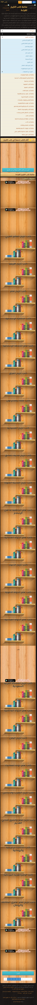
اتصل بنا (30, 993)
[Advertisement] (18, 154)
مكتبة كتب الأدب (29, 122)
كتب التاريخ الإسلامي (27, 40)
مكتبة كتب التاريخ (29, 37)
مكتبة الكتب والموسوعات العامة (26, 109)
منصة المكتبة (24, 992)
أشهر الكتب (31, 31)
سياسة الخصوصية (16, 992)
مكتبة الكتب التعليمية (28, 84)
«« (30, 979)
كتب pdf (25, 993)
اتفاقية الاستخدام (7, 992)
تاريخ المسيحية (29, 59)
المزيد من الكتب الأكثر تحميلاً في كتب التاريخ (18, 170)
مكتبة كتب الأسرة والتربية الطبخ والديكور (24, 106)
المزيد (18, 973)
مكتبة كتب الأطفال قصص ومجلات (25, 113)
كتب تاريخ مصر (29, 53)
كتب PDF (4, 2)
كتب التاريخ (30, 62)
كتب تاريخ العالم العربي (27, 43)
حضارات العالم (29, 56)
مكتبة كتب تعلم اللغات (28, 91)
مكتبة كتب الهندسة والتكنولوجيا (26, 103)
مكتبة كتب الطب (29, 116)
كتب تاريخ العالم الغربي (27, 50)
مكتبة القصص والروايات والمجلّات (26, 100)
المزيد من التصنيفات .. (27, 72)
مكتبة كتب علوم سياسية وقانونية (25, 94)
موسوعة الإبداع (16, 1002)
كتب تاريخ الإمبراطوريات (27, 69)
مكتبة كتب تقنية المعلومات (27, 75)
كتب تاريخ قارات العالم (27, 65)
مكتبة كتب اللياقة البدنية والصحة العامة (24, 119)
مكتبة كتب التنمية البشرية (27, 97)
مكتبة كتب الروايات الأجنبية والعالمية (25, 128)
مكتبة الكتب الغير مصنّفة (28, 135)
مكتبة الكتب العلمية (29, 87)
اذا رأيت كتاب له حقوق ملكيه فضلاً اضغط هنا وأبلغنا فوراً (14, 998)
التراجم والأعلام (29, 47)
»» (5, 979)
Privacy (20, 993)
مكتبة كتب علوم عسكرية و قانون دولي (24, 131)
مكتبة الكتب (31, 992)
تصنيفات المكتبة (30, 34)
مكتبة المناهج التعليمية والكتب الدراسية (24, 78)
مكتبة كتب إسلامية (29, 81)
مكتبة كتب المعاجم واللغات (27, 125)
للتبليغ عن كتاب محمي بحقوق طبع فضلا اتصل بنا (13, 988)
